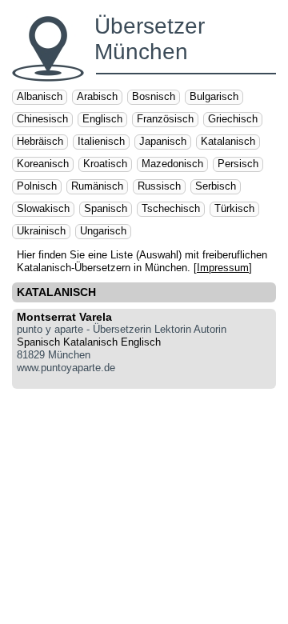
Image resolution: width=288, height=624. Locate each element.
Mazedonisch (172, 164)
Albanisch (39, 96)
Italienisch (101, 141)
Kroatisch (105, 164)
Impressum (223, 268)
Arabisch (97, 96)
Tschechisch (171, 208)
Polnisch (37, 186)
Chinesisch (42, 119)
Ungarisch (103, 231)
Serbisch (215, 186)
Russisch (159, 186)
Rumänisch (97, 186)
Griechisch (233, 119)
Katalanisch (228, 141)
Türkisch (234, 208)
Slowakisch (43, 208)
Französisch (165, 119)
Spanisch (105, 208)
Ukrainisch (41, 231)
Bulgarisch (214, 96)
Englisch (102, 119)
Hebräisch (40, 141)
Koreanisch (43, 164)
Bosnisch (153, 96)
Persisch (238, 164)
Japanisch (162, 141)
